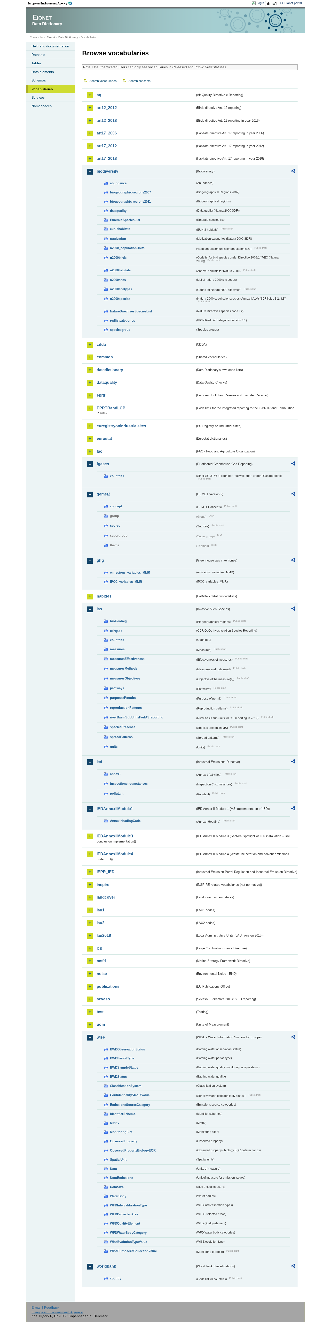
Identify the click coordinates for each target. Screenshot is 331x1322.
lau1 (100, 910)
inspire (103, 885)
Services (38, 97)
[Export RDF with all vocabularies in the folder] (293, 172)
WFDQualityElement (125, 1223)
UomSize (117, 1187)
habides (104, 596)
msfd (101, 961)
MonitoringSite (121, 1132)
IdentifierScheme (122, 1114)
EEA (51, 3)
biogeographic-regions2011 (130, 201)
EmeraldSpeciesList (125, 220)
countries (117, 476)
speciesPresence (122, 727)
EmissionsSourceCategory (130, 1105)
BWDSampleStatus (124, 1067)
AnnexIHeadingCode (125, 821)
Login (260, 3)
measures (117, 649)
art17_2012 (107, 146)
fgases (103, 464)
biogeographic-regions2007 (130, 192)
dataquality (118, 211)
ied (99, 762)
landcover (106, 897)
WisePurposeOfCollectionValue (133, 1251)
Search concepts (139, 81)
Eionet (51, 37)
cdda (101, 344)
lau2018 (104, 935)
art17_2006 (107, 133)
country (115, 1278)
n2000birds (118, 257)
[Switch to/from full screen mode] (275, 3)
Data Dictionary (68, 37)
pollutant (116, 793)
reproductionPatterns (126, 707)
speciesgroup (120, 330)
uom (101, 1024)
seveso (103, 999)
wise (101, 1037)
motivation (118, 239)
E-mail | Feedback (45, 1307)
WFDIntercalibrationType (128, 1205)
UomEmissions (121, 1178)
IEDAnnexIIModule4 (115, 854)
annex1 (115, 774)
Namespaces (42, 106)
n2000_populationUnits (127, 248)
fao (99, 451)
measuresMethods (123, 668)
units (114, 746)
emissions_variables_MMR (130, 572)
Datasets (38, 55)
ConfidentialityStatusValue (130, 1095)
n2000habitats (120, 270)
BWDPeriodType (122, 1058)
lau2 (100, 923)
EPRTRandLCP (111, 408)
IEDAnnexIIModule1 (115, 809)
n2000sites (118, 280)
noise (102, 974)
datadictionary (110, 370)
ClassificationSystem (126, 1086)
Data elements (43, 72)
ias (99, 609)
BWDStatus (118, 1076)
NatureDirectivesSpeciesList (131, 311)
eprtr (101, 395)
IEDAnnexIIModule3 (115, 836)
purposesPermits (123, 698)
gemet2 (103, 494)
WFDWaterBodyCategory (128, 1232)
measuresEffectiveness (127, 659)
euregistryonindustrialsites (121, 426)
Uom (113, 1169)
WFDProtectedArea (124, 1214)
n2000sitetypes (121, 289)
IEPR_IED (106, 872)
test (100, 1012)
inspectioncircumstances (129, 783)
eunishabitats (120, 229)
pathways (117, 688)
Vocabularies (42, 89)
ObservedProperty (123, 1141)
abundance (118, 183)
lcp (99, 948)
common (105, 357)
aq (99, 95)
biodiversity (107, 171)
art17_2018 (107, 158)
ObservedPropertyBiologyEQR (133, 1150)
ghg (100, 560)
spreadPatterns (121, 737)
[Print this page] (269, 3)
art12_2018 (107, 120)
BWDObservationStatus (127, 1049)
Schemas (39, 80)
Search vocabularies (103, 81)
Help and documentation (50, 46)
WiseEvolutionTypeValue (128, 1242)
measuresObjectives (125, 678)
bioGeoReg (118, 621)
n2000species (120, 299)
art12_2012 (107, 108)
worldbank (106, 1266)
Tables (36, 63)
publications (108, 986)
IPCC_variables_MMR (126, 581)
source (115, 525)
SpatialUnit (118, 1159)
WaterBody (118, 1196)
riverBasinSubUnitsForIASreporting (136, 717)
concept (116, 506)
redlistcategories (122, 320)
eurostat (104, 438)
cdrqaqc (116, 631)
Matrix (114, 1123)
